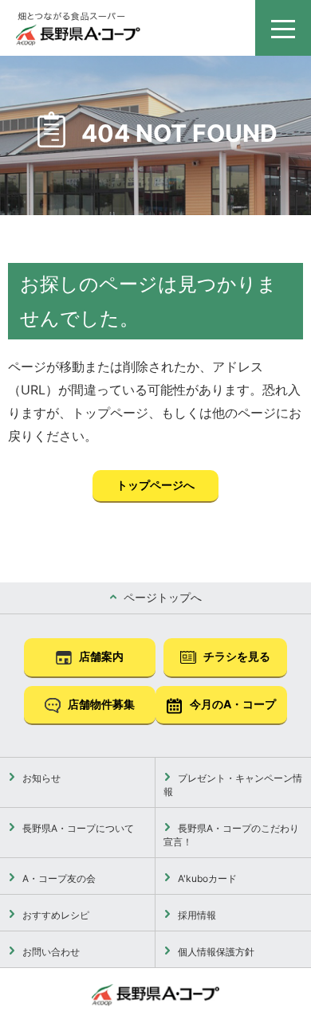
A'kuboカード (206, 878)
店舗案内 (100, 656)
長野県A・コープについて (77, 828)
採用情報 (195, 915)
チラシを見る (235, 656)
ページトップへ (161, 597)
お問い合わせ (50, 952)
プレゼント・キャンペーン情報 (232, 785)
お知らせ (40, 778)
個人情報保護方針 (214, 952)
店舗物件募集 (100, 704)
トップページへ (155, 485)
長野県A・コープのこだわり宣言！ (231, 835)
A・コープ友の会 (58, 878)
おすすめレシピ (54, 915)
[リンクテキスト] (78, 29)
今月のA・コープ (231, 704)
